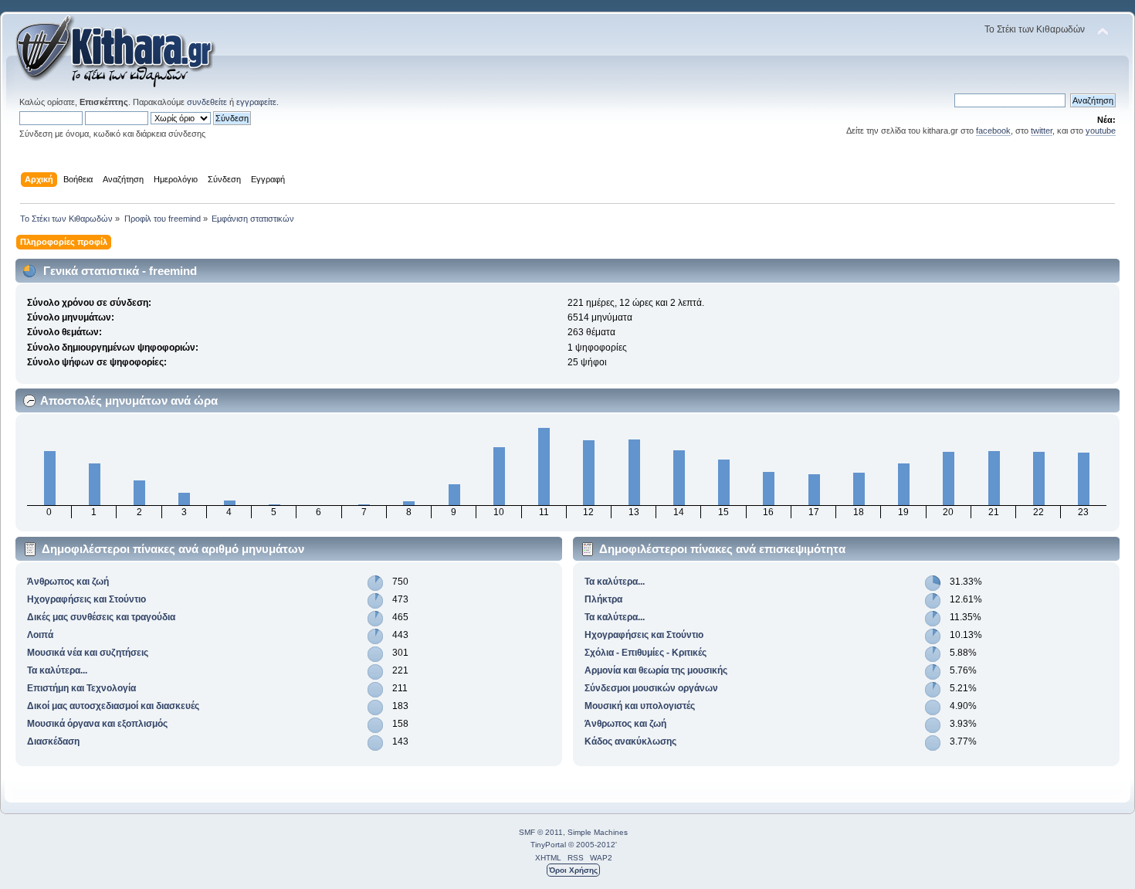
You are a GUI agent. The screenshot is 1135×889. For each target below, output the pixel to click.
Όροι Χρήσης (573, 870)
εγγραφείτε (256, 102)
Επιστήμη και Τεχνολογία (81, 688)
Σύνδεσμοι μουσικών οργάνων (651, 688)
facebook (993, 130)
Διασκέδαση (53, 741)
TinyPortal (548, 844)
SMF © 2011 (541, 832)
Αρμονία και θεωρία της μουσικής (655, 670)
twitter (1041, 130)
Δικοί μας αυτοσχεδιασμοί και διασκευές (113, 706)
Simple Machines (598, 832)
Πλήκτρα (603, 599)
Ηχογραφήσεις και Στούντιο (86, 599)
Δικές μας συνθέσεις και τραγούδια (101, 617)
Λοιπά (40, 634)
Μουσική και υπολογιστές (639, 706)
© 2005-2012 (591, 844)
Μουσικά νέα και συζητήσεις (87, 652)
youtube (1101, 130)
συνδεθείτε (207, 102)
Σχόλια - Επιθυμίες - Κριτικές (645, 652)
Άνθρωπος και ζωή (68, 581)
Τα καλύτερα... (57, 670)
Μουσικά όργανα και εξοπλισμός (97, 723)
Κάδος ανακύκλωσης (630, 741)
